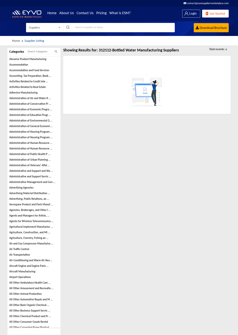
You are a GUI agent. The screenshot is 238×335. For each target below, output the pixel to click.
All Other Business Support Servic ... (29, 310)
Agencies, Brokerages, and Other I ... (30, 210)
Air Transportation (19, 255)
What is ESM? (120, 13)
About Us (66, 13)
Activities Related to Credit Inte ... (28, 81)
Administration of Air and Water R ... (30, 98)
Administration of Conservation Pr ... (30, 104)
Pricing (101, 13)
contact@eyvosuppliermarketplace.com (207, 3)
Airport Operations (20, 277)
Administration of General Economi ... (31, 126)
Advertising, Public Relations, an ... (29, 199)
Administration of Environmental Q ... (30, 120)
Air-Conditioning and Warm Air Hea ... (30, 260)
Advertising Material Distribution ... (29, 193)
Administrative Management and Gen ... (32, 182)
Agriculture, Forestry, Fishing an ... (28, 238)
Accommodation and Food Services (29, 70)
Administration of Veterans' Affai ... (29, 165)
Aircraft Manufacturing (22, 271)
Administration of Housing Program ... (30, 132)
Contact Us (85, 13)
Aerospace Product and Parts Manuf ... (31, 204)
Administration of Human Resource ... (30, 143)
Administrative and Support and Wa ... (31, 171)
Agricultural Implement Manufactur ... (31, 227)
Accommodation (18, 65)
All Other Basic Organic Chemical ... (29, 305)
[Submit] (67, 27)
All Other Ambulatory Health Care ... (30, 283)
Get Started (217, 14)
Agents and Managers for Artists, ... (29, 215)
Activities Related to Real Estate (27, 87)
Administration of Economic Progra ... (30, 109)
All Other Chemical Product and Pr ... (30, 316)
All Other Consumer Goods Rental (28, 322)
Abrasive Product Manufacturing (27, 59)
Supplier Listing (34, 40)
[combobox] (119, 27)
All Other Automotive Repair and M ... (31, 299)
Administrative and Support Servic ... (30, 176)
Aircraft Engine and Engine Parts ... (29, 266)
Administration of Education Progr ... (30, 115)
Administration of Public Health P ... (29, 154)
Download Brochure (213, 28)
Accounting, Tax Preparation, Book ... (30, 76)
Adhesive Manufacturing (23, 92)
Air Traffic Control (19, 249)
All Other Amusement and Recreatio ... (31, 288)
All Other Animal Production (25, 294)
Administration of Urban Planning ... (30, 160)
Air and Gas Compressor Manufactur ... (31, 243)
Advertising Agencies (21, 188)
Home (52, 13)
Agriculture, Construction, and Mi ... (29, 232)
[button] (44, 27)
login (193, 13)
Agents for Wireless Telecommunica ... (31, 221)
